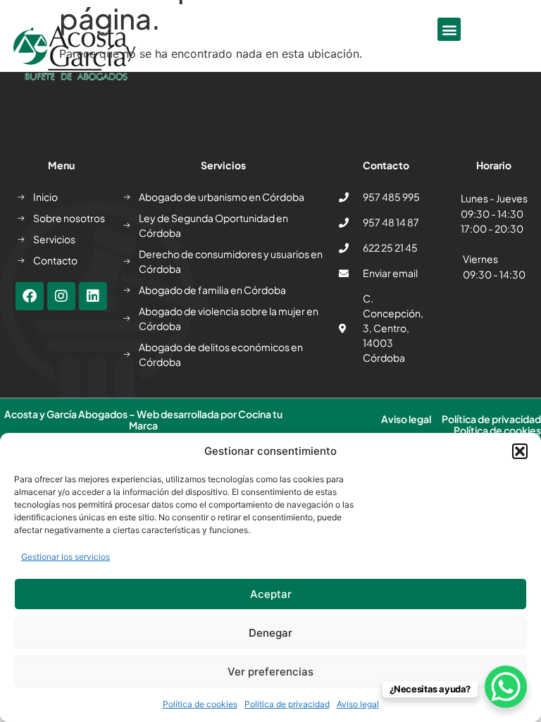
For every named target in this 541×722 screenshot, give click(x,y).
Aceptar (271, 594)
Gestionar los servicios (65, 556)
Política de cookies (200, 704)
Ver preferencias (270, 671)
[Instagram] (61, 296)
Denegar (270, 633)
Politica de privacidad (287, 704)
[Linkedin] (93, 296)
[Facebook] (29, 296)
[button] (520, 451)
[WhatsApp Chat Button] (506, 687)
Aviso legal (358, 704)
